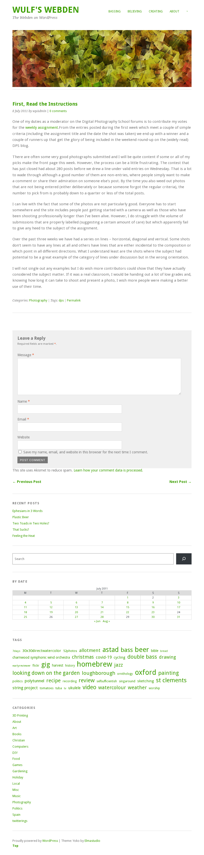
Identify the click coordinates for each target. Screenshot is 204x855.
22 (127, 612)
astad (110, 649)
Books (16, 734)
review (87, 680)
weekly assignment (41, 127)
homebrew (94, 664)
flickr (36, 665)
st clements (171, 680)
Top (15, 846)
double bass (142, 657)
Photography (38, 300)
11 (25, 607)
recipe (53, 681)
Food (16, 759)
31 (178, 617)
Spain (16, 814)
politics (17, 681)
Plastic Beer (20, 517)
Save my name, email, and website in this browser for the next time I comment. (85, 452)
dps (61, 300)
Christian (18, 740)
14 (102, 607)
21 (102, 612)
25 (25, 617)
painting (168, 673)
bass (127, 649)
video (89, 687)
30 (153, 617)
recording (70, 681)
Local (16, 783)
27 (76, 617)
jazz (118, 665)
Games (17, 765)
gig (45, 664)
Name (23, 401)
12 (51, 607)
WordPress (50, 841)
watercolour (112, 687)
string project (25, 687)
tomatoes (46, 688)
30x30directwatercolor (41, 650)
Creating (156, 11)
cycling (119, 657)
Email (23, 419)
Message (25, 355)
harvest (57, 665)
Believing (135, 11)
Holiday (17, 777)
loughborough (98, 673)
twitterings (19, 821)
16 (153, 607)
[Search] (184, 558)
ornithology (125, 674)
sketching (145, 681)
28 (102, 617)
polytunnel (34, 680)
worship (154, 688)
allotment (90, 650)
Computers (20, 746)
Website (23, 437)
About (174, 11)
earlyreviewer (21, 665)
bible (154, 651)
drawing (167, 657)
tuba (58, 688)
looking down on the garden (46, 673)
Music (16, 796)
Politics (17, 808)
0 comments (58, 111)
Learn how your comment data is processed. (108, 470)
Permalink (74, 300)
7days (16, 651)
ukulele (74, 688)
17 (178, 607)
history (70, 665)
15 (127, 607)
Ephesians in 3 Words (27, 511)
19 (51, 612)
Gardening (19, 771)
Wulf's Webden (45, 10)
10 (178, 602)
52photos (70, 651)
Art (14, 728)
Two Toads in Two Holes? (30, 523)
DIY (15, 753)
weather (137, 687)
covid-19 (104, 657)
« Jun (97, 621)
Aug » (106, 621)
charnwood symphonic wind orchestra (41, 657)
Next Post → (180, 482)
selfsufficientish (107, 681)
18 (25, 612)
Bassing (114, 11)
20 (76, 612)
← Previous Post (26, 482)
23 (153, 612)
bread (164, 651)
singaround (127, 681)
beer (142, 649)
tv (65, 688)
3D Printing (20, 715)
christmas (83, 657)
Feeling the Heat (23, 536)
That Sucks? (20, 529)
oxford (145, 672)
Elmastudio (92, 841)
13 (76, 607)
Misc (15, 790)
